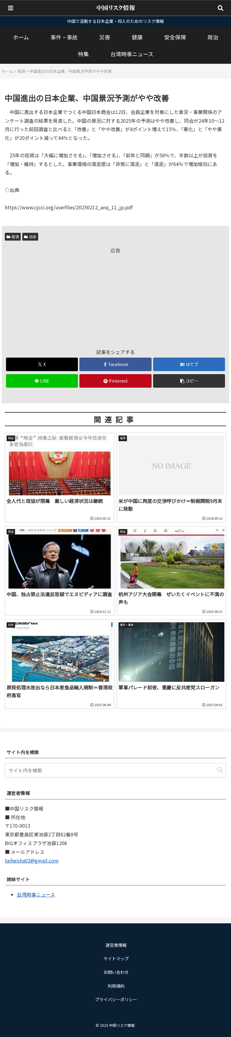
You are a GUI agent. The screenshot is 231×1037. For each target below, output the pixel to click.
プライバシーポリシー (116, 999)
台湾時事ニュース (36, 894)
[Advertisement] (115, 297)
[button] (189, 381)
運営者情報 (116, 945)
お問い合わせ (116, 972)
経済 (15, 236)
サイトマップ (116, 958)
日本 (32, 236)
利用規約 (116, 986)
